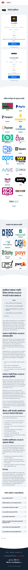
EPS (20, 142)
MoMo (7, 195)
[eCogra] (11, 560)
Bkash (7, 109)
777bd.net (18, 566)
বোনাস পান (14, 44)
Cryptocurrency (7, 153)
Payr (20, 258)
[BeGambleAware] (14, 562)
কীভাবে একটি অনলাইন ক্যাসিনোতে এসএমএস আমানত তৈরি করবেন (14, 309)
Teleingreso (7, 247)
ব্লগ (21, 552)
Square (20, 153)
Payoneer (7, 131)
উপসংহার (7, 316)
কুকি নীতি (7, 552)
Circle (20, 174)
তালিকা (9, 2)
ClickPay (7, 258)
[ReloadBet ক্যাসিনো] (14, 53)
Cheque (7, 268)
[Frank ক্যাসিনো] (14, 19)
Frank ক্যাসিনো (14, 23)
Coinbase (20, 131)
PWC (20, 268)
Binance (20, 121)
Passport (7, 121)
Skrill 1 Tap (7, 184)
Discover (20, 195)
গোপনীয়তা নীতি (11, 552)
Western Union (20, 163)
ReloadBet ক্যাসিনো (14, 58)
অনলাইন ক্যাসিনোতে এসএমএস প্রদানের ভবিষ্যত (14, 313)
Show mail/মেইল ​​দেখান (20, 555)
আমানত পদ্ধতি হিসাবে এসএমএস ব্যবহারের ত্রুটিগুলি (14, 306)
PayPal (20, 110)
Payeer (14, 206)
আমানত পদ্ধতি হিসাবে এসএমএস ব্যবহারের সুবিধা (14, 303)
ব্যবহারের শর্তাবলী (17, 552)
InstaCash (20, 236)
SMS (20, 184)
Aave (7, 174)
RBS (7, 236)
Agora (7, 163)
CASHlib (20, 247)
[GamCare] (16, 560)
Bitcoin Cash (7, 142)
